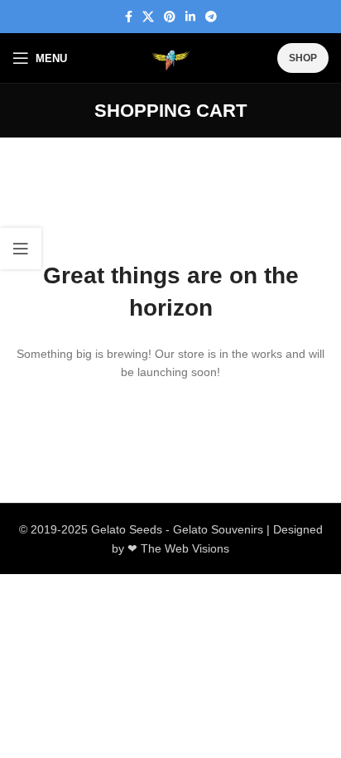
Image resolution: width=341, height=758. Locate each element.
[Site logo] (170, 58)
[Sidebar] (20, 248)
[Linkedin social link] (190, 17)
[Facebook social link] (128, 17)
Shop (303, 58)
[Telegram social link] (211, 17)
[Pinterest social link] (169, 17)
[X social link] (148, 17)
